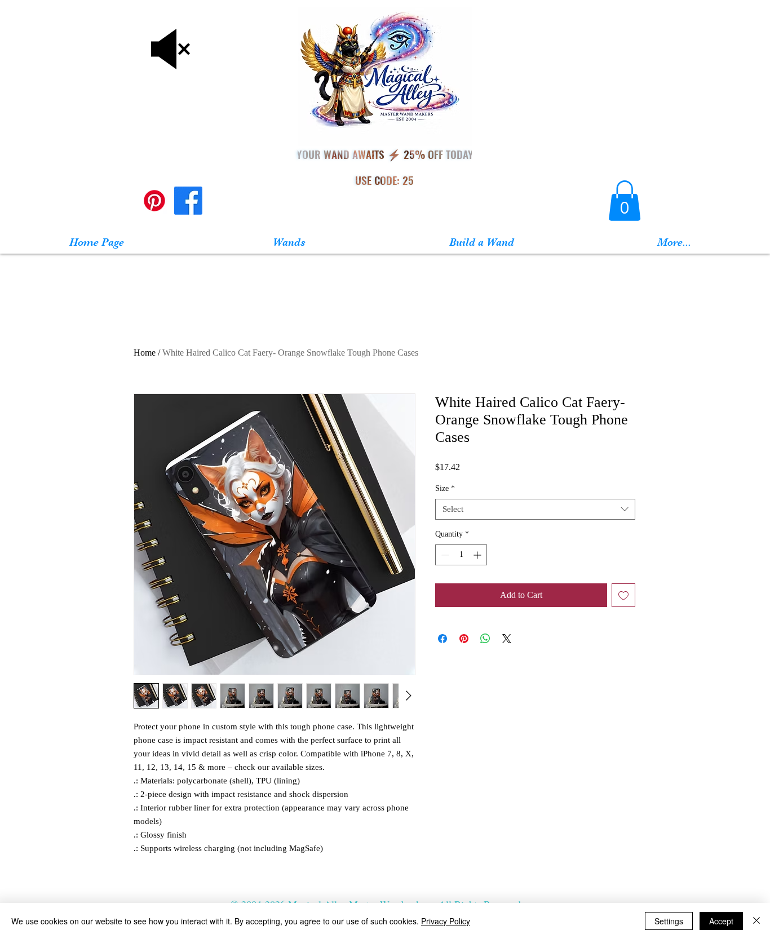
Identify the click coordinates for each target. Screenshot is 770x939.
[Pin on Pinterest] (464, 638)
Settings (668, 921)
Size (445, 488)
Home (145, 352)
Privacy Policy (445, 921)
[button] (624, 200)
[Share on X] (507, 638)
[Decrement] (444, 555)
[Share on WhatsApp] (485, 638)
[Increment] (478, 555)
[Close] (756, 921)
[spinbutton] (461, 555)
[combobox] (535, 509)
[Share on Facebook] (442, 638)
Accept (721, 921)
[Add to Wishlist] (623, 595)
